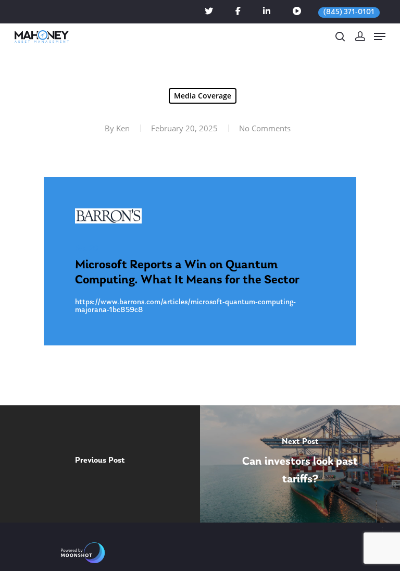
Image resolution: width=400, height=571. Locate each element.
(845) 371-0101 (348, 12)
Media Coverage (202, 96)
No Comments (265, 128)
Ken (123, 128)
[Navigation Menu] (379, 36)
